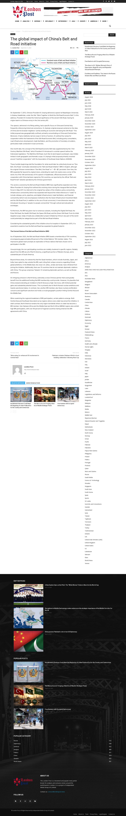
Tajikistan (88, 519)
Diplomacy (88, 320)
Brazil (86, 290)
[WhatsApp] (26, 52)
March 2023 (88, 219)
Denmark (88, 317)
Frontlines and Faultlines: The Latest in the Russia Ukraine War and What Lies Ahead (100, 74)
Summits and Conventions (93, 504)
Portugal (87, 462)
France (87, 338)
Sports (87, 498)
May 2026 (88, 106)
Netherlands (89, 427)
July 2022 (88, 242)
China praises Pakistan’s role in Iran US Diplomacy (61, 632)
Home (12, 31)
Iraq (86, 365)
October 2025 (89, 127)
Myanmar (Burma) (91, 418)
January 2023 (89, 225)
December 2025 (90, 121)
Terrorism (88, 522)
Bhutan (87, 287)
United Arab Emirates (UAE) (93, 540)
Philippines (88, 454)
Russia (87, 474)
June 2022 (88, 245)
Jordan (87, 379)
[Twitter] (109, 1)
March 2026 (88, 112)
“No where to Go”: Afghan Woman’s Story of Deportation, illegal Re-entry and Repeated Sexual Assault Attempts (98, 67)
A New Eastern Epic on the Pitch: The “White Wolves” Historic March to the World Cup (72, 585)
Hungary (87, 350)
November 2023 (90, 195)
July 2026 (88, 100)
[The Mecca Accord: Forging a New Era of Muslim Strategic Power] (44, 394)
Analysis (18, 31)
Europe (87, 329)
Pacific (87, 442)
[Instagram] (106, 1)
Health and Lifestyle (91, 344)
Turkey (87, 528)
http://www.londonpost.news (31, 369)
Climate (87, 308)
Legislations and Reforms (93, 394)
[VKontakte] (35, 801)
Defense (87, 314)
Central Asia (88, 302)
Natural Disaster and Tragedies (95, 421)
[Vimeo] (112, 1)
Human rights (89, 347)
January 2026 (89, 118)
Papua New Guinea (91, 451)
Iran (86, 362)
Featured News (90, 332)
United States (89, 546)
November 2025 (90, 124)
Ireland (87, 368)
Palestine (88, 448)
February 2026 (89, 115)
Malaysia (87, 403)
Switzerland (88, 510)
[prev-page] (11, 411)
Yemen (87, 563)
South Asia (88, 489)
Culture (87, 311)
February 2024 (89, 186)
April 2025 (88, 144)
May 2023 (88, 213)
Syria (86, 513)
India (86, 353)
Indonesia (88, 356)
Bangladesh (88, 282)
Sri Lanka (88, 501)
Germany (88, 341)
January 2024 (89, 189)
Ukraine (87, 534)
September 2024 (90, 165)
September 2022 (90, 236)
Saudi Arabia (89, 477)
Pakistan (87, 445)
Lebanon (87, 391)
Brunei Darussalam (91, 293)
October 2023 (89, 198)
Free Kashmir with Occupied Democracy (97, 61)
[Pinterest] (21, 52)
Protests (87, 465)
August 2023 (89, 204)
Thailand (87, 525)
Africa (86, 261)
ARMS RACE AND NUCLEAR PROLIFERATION (99, 270)
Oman (87, 439)
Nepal (87, 424)
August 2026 (89, 97)
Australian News (90, 279)
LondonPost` (89, 397)
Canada (87, 299)
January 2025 (89, 153)
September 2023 (90, 201)
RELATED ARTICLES (18, 383)
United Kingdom (90, 543)
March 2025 (88, 147)
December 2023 (90, 192)
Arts (86, 273)
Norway (87, 436)
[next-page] (15, 411)
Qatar (86, 468)
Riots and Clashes (90, 471)
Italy (86, 373)
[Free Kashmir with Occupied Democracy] (68, 394)
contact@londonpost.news (56, 792)
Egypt (86, 326)
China (86, 305)
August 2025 (89, 133)
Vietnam (87, 554)
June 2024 (88, 174)
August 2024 (89, 168)
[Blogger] (16, 801)
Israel (86, 371)
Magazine (88, 400)
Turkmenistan (89, 531)
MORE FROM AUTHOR (33, 383)
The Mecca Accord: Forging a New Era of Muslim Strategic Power (100, 56)
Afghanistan (88, 258)
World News (89, 560)
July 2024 (88, 171)
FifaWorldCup (89, 335)
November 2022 (90, 230)
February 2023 (89, 222)
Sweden (87, 507)
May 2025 (88, 141)
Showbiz (87, 483)
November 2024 (90, 159)
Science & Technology (92, 480)
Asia (86, 276)
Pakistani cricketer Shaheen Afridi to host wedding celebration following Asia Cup (65, 356)
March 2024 (88, 183)
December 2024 (90, 156)
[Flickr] (25, 801)
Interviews (88, 359)
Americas (88, 264)
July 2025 (88, 136)
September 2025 (90, 130)
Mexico (87, 412)
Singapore (88, 486)
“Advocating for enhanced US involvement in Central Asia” (24, 356)
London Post (15, 48)
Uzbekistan (88, 551)
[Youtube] (114, 1)
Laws (86, 388)
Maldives (87, 406)
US (86, 549)
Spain (86, 495)
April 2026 (88, 109)
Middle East (88, 415)
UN (86, 537)
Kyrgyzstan (88, 385)
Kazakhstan (88, 382)
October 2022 (89, 233)
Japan (86, 376)
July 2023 (88, 207)
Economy (88, 323)
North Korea (89, 433)
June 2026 (88, 103)
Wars (86, 557)
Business (88, 296)
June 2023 (88, 210)
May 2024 (88, 177)
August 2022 (89, 239)
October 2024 (89, 162)
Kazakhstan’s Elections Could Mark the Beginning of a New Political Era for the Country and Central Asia (20, 405)
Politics (87, 460)
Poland (87, 457)
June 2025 (88, 139)
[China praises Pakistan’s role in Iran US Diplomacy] (28, 641)
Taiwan (87, 516)
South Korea (89, 492)
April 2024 (88, 180)
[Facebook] (103, 1)
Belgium (87, 284)
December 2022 (90, 228)
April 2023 (88, 216)
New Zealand (89, 430)
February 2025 (89, 150)
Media (87, 409)
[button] (110, 26)
